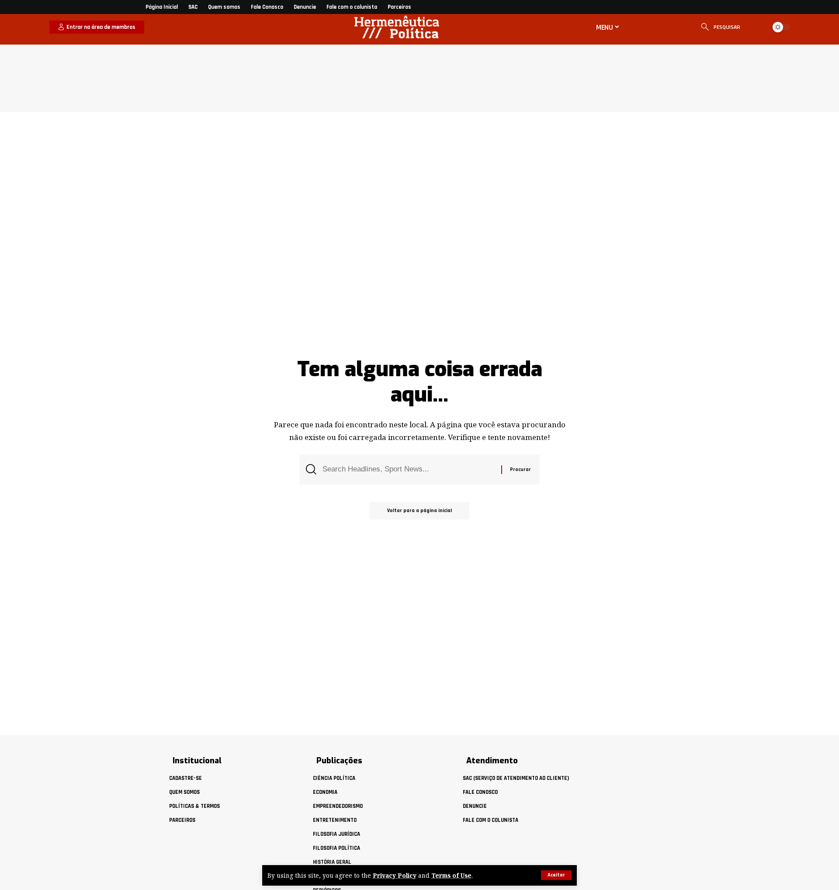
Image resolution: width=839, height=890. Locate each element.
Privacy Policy (394, 875)
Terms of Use (451, 875)
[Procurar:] (408, 469)
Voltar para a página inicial (419, 510)
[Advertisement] (432, 76)
